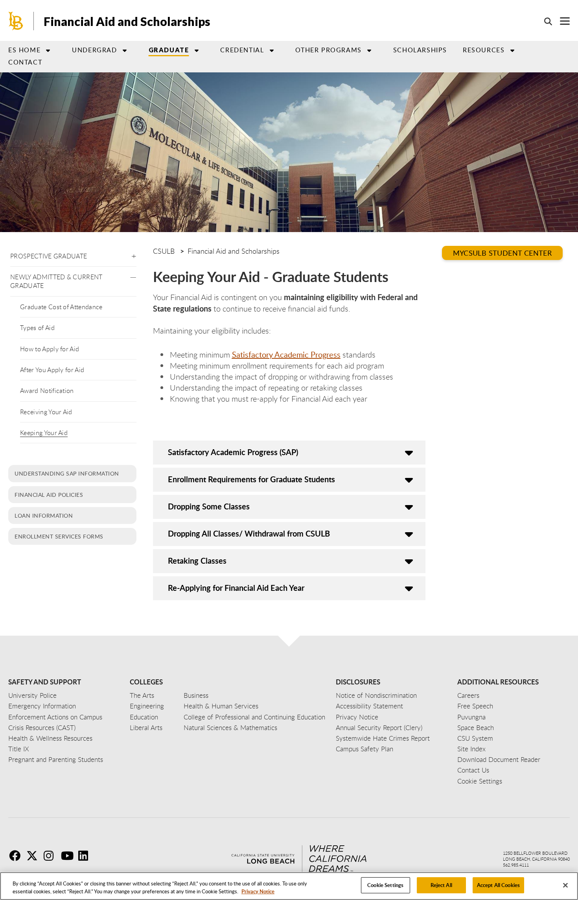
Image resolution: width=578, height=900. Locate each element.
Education (144, 716)
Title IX (18, 748)
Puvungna (471, 716)
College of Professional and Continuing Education (254, 716)
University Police (32, 695)
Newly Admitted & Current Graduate (56, 281)
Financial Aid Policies (49, 494)
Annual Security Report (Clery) (379, 727)
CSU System (475, 738)
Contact (25, 62)
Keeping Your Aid (44, 432)
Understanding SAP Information (67, 473)
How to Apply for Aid (49, 349)
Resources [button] (483, 50)
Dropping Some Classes (209, 506)
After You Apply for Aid (52, 369)
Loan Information (44, 515)
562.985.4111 (516, 865)
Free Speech (475, 705)
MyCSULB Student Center (502, 253)
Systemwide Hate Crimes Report (383, 738)
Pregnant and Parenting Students (55, 759)
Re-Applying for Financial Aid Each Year (236, 587)
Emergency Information (42, 705)
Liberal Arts (146, 727)
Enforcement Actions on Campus (55, 716)
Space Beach (475, 727)
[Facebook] (17, 855)
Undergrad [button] (94, 50)
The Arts (142, 695)
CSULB (164, 251)
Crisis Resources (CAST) (41, 727)
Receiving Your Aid (46, 412)
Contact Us (473, 770)
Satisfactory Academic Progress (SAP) (233, 451)
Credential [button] (242, 50)
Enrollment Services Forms (59, 536)
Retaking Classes (197, 560)
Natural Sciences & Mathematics (230, 727)
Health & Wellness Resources (50, 738)
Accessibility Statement (369, 705)
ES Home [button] (24, 50)
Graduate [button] (169, 49)
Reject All (441, 885)
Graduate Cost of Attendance (61, 306)
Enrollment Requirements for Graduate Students (251, 479)
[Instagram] (51, 855)
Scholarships (420, 50)
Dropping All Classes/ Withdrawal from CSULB (249, 533)
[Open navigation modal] (561, 21)
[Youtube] (69, 855)
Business (196, 695)
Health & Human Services (221, 705)
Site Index (471, 748)
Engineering (147, 705)
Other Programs (328, 50)
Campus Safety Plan (364, 748)
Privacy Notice (257, 891)
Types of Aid (37, 327)
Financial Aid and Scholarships (127, 21)
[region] (289, 886)
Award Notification (47, 390)
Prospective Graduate (48, 256)
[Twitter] (34, 855)
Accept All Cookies (498, 885)
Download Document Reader (498, 759)
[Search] (544, 21)
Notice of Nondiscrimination (376, 695)
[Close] (565, 885)
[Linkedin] (86, 855)
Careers (468, 695)
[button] (133, 254)
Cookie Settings (385, 885)
